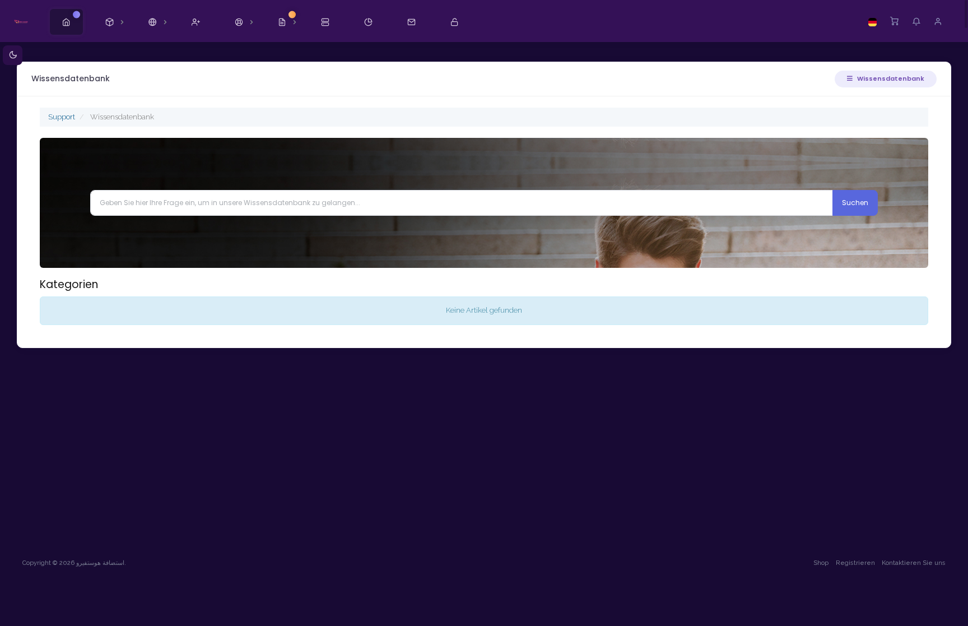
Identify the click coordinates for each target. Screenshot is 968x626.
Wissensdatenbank (889, 78)
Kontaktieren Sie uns (914, 563)
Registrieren (855, 563)
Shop (821, 563)
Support (61, 117)
